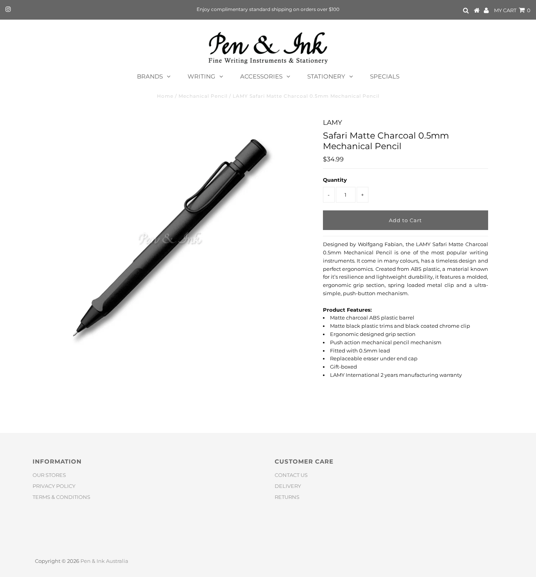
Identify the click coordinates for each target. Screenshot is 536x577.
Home (165, 96)
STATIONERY (326, 76)
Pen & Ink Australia (104, 561)
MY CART (512, 10)
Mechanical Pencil (203, 96)
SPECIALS (384, 76)
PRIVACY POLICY (54, 486)
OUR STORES (49, 475)
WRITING (201, 76)
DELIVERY (288, 486)
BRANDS (150, 76)
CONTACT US (291, 475)
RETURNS (287, 497)
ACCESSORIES (261, 76)
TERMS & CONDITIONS (61, 497)
